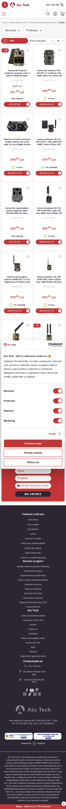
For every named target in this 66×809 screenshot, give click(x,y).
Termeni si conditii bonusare (33, 558)
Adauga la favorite (27, 50)
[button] (55, 13)
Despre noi (33, 629)
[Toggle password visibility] (18, 485)
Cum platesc (33, 529)
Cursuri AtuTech (33, 607)
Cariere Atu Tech (33, 643)
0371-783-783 (52, 5)
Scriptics (41, 743)
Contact (33, 625)
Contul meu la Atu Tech (33, 620)
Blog (33, 647)
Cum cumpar (33, 524)
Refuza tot (33, 462)
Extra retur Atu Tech (33, 593)
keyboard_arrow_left (4, 5)
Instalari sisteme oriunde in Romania (33, 566)
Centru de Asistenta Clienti (33, 616)
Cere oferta (33, 520)
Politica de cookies (33, 548)
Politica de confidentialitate (33, 543)
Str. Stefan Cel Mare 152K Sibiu (34, 673)
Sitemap (33, 652)
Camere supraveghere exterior (43, 22)
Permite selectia (33, 452)
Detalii (52, 433)
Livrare (33, 534)
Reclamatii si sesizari (33, 598)
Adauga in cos (46, 104)
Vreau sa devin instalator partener (33, 580)
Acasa (5, 22)
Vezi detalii (14, 104)
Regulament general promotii (33, 656)
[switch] (57, 400)
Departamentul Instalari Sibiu (33, 575)
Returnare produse (33, 589)
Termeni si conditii (33, 539)
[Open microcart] (62, 13)
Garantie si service (33, 584)
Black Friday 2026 (33, 553)
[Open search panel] (48, 13)
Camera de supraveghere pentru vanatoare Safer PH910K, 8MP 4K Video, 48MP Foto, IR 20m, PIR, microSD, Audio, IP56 (17, 211)
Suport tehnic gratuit (33, 571)
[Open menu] (4, 14)
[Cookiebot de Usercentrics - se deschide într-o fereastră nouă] (48, 345)
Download (33, 634)
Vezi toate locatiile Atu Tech (34, 681)
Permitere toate (33, 443)
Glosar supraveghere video (33, 638)
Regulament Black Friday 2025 (33, 602)
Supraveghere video (18, 22)
